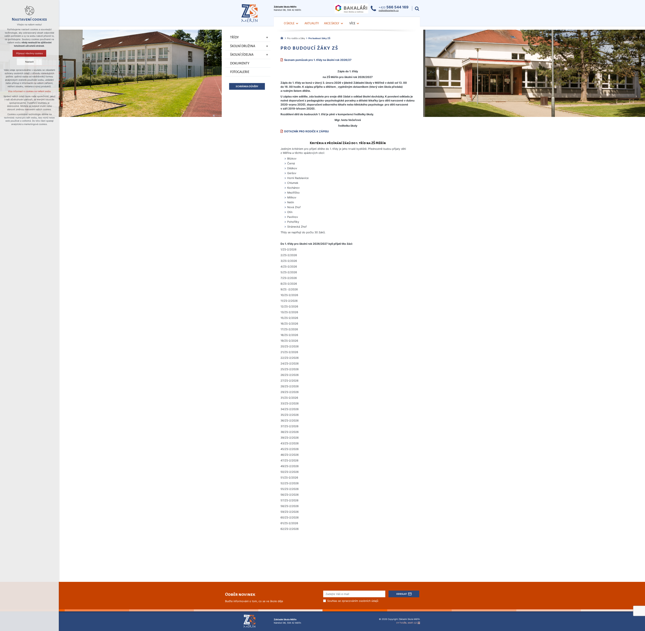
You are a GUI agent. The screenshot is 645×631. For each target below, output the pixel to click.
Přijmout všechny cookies (29, 53)
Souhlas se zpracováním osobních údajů (352, 600)
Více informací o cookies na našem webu (29, 91)
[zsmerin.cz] (283, 37)
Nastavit (29, 61)
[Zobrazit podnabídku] (296, 23)
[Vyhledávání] (417, 8)
